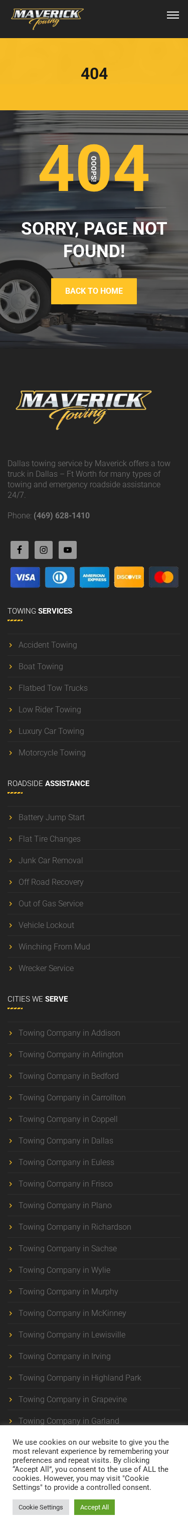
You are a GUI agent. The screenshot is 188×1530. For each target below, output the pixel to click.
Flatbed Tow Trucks (53, 688)
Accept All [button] (94, 1507)
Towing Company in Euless (66, 1162)
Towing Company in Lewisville (72, 1335)
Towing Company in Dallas (66, 1140)
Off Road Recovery (51, 882)
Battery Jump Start (52, 817)
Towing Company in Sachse (68, 1248)
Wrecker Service (46, 968)
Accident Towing (48, 645)
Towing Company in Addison (69, 1033)
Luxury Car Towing (51, 731)
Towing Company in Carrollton (72, 1097)
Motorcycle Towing (52, 752)
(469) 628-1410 (62, 515)
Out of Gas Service (51, 903)
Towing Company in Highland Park (80, 1378)
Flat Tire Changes (50, 839)
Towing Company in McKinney (72, 1313)
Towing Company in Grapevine (73, 1399)
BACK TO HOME (94, 291)
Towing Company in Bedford (69, 1076)
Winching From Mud (54, 946)
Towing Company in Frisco (66, 1184)
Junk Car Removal (51, 860)
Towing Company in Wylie (64, 1270)
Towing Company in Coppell (68, 1119)
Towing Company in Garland (69, 1421)
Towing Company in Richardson (75, 1227)
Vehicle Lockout (46, 925)
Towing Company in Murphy (68, 1291)
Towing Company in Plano (65, 1205)
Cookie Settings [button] (41, 1507)
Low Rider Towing (50, 709)
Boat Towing (41, 666)
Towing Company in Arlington (71, 1054)
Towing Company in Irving (65, 1356)
